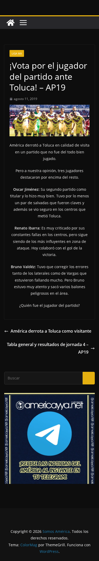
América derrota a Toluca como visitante (51, 331)
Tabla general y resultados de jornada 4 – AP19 (47, 348)
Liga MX (17, 53)
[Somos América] (10, 22)
